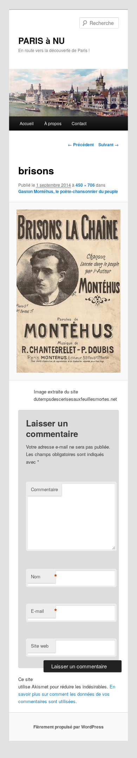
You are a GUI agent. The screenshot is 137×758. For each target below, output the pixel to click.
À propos (52, 123)
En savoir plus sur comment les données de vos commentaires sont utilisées (66, 694)
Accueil (27, 123)
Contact (79, 123)
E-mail (43, 611)
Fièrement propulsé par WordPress (68, 727)
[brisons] (68, 291)
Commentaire (44, 489)
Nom (43, 576)
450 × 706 (85, 185)
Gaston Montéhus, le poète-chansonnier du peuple (68, 191)
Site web (39, 645)
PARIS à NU (41, 40)
